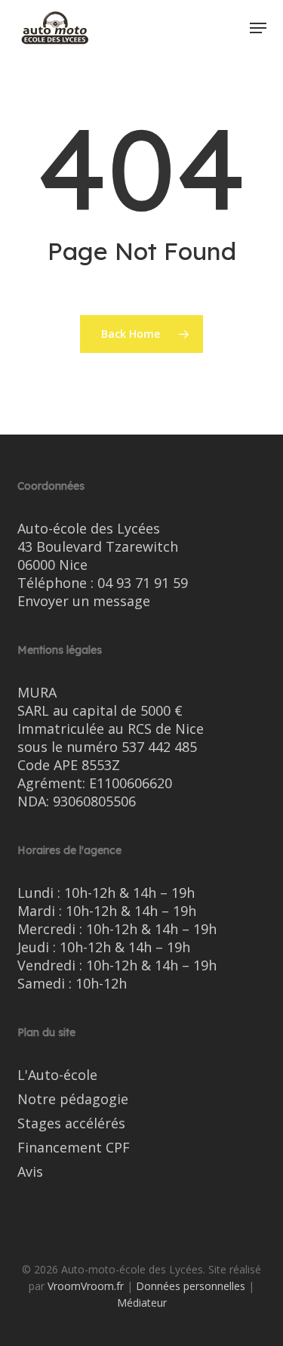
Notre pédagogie (72, 1099)
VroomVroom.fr (86, 1286)
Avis (30, 1171)
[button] (258, 28)
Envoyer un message (83, 601)
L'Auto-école (57, 1075)
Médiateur (142, 1302)
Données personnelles (190, 1286)
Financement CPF (73, 1147)
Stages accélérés (71, 1123)
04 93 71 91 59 (142, 583)
